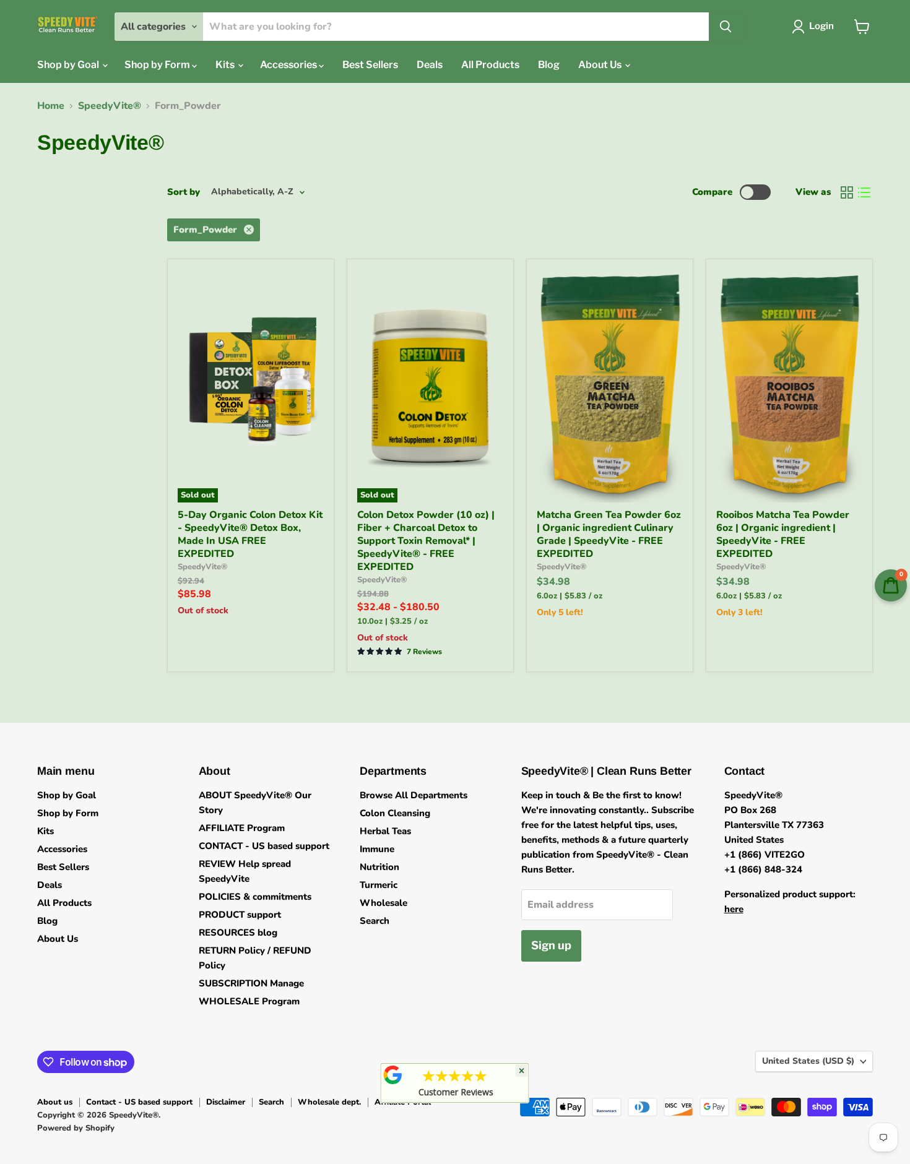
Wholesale (383, 903)
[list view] (864, 192)
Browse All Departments (413, 795)
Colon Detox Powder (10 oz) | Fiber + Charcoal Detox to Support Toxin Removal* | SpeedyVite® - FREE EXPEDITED (426, 541)
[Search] (725, 26)
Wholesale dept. (329, 1102)
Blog (549, 65)
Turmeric (378, 885)
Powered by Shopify (76, 1128)
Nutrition (379, 867)
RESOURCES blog (238, 932)
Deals (430, 65)
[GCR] (393, 1075)
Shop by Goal (69, 65)
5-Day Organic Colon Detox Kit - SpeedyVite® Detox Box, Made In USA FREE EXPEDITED (250, 534)
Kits (225, 65)
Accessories (289, 65)
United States (808, 1061)
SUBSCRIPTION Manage (251, 983)
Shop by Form (158, 65)
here (733, 909)
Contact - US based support (139, 1102)
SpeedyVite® (109, 105)
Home (50, 105)
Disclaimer (225, 1102)
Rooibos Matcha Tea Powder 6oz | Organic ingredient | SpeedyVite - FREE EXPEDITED (782, 534)
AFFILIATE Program (242, 828)
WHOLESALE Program (249, 1001)
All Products (490, 65)
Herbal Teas (385, 831)
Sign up (551, 945)
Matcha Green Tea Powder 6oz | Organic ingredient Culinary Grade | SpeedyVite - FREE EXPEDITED (609, 534)
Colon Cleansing (395, 813)
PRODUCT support (240, 914)
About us (54, 1102)
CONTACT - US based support (264, 846)
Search (374, 921)
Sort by (183, 192)
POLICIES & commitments (255, 896)
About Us (600, 65)
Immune (377, 849)
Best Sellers (370, 65)
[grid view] (847, 192)
